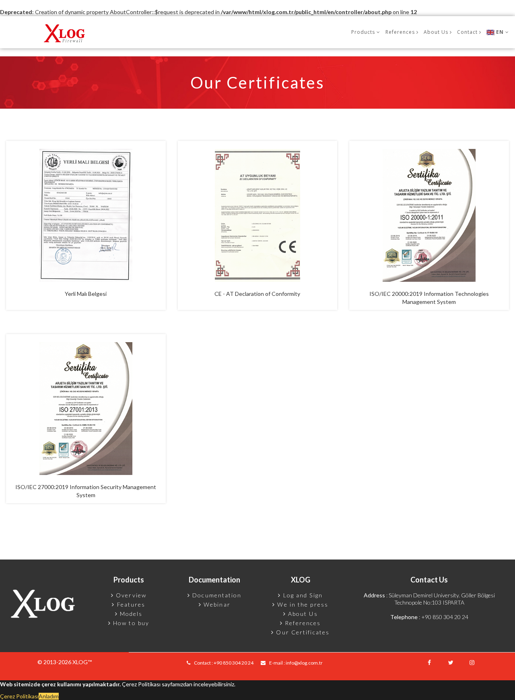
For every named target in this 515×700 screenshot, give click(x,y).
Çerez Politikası (19, 696)
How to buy (130, 622)
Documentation (215, 595)
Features (130, 604)
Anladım (49, 696)
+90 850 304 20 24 (444, 616)
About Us (302, 613)
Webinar (216, 604)
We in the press (301, 604)
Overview (130, 595)
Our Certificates (302, 632)
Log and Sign (301, 595)
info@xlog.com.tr (304, 663)
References (302, 622)
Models (130, 613)
